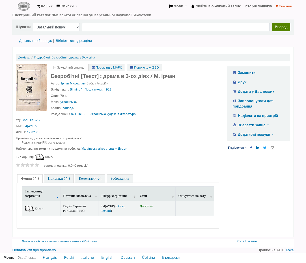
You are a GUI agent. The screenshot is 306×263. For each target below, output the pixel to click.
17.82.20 (33, 132)
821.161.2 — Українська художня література (103, 114)
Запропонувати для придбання (253, 103)
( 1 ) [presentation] (30, 178)
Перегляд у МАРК (108, 67)
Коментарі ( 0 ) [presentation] (90, 178)
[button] (44, 6)
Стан (143, 196)
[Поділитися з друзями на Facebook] (251, 148)
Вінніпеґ (76, 89)
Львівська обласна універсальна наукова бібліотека (59, 241)
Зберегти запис (251, 125)
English (107, 257)
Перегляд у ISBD (146, 67)
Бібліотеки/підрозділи (74, 40)
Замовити (246, 72)
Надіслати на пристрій (257, 116)
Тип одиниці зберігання (34, 193)
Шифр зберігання (114, 196)
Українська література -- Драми (104, 148)
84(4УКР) (30, 126)
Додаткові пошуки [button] (254, 134)
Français (50, 257)
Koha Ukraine (247, 241)
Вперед (281, 27)
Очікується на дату (192, 196)
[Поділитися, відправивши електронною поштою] (272, 148)
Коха (290, 250)
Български (171, 257)
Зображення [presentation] (120, 178)
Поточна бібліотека (77, 196)
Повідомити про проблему (34, 250)
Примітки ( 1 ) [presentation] (59, 178)
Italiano (87, 257)
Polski (69, 257)
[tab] (30, 178)
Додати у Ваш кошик (255, 91)
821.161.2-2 (32, 120)
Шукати (23, 27)
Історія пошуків (258, 6)
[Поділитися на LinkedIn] (257, 148)
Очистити (285, 6)
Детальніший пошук (35, 40)
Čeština (148, 257)
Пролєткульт (93, 89)
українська (68, 101)
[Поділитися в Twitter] (265, 148)
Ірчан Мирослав (73, 83)
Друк (241, 82)
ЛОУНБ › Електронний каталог (24, 6)
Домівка (24, 57)
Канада (67, 108)
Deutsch (128, 257)
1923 (107, 89)
